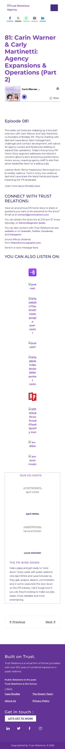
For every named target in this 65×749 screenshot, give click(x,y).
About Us (10, 700)
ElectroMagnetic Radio (32, 222)
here (37, 186)
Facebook (47, 231)
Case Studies (12, 693)
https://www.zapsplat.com (26, 242)
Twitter (36, 231)
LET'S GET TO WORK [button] (20, 718)
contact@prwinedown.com (33, 214)
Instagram (15, 234)
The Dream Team (42, 693)
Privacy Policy (41, 700)
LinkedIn (26, 231)
